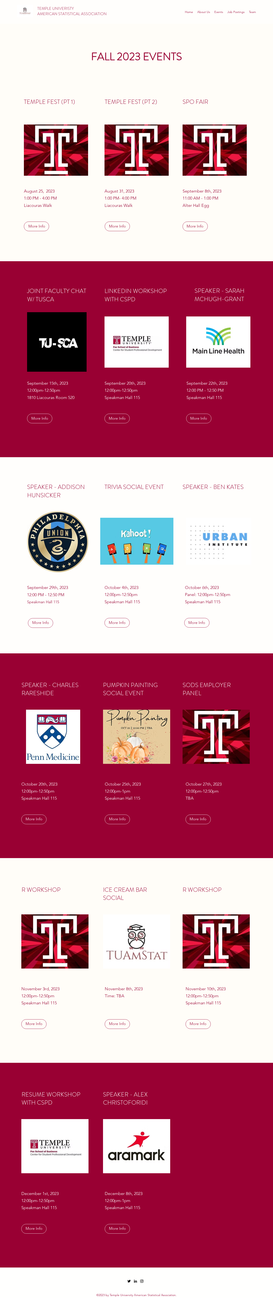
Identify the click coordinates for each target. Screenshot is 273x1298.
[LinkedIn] (135, 1281)
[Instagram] (142, 1281)
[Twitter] (129, 1281)
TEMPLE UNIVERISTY (55, 8)
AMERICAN (47, 14)
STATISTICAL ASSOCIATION (82, 14)
